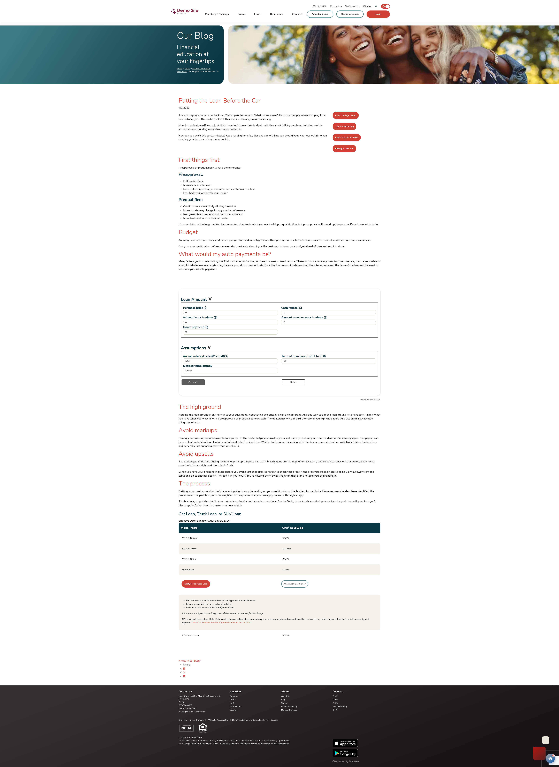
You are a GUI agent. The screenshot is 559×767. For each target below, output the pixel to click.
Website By (345, 761)
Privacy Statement (197, 720)
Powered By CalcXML (370, 399)
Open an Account (350, 14)
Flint (232, 703)
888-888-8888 (185, 705)
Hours (335, 699)
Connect (297, 14)
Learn (257, 14)
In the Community (289, 706)
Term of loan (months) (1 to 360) (303, 356)
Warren (233, 710)
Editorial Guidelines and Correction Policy (249, 720)
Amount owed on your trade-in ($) (304, 317)
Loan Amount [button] (194, 299)
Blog (283, 699)
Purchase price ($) (195, 308)
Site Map (183, 720)
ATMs (335, 703)
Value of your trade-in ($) (200, 317)
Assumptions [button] (193, 348)
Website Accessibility (218, 720)
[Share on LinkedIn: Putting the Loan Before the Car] (184, 676)
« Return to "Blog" (190, 660)
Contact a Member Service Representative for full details (220, 622)
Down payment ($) (195, 327)
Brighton (234, 696)
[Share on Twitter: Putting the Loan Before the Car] (184, 672)
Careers (285, 703)
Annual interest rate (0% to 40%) (206, 356)
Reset (293, 382)
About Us (285, 696)
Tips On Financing (344, 126)
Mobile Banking (340, 706)
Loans (241, 14)
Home (179, 68)
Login (378, 14)
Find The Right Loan (345, 115)
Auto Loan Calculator (295, 583)
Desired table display (197, 366)
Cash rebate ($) (291, 308)
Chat (335, 696)
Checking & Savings (217, 14)
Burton (233, 699)
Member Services (289, 710)
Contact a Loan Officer (346, 137)
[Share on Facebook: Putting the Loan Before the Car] (184, 668)
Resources (276, 14)
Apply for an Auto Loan (196, 583)
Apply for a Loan (320, 14)
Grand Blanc (236, 706)
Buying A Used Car (344, 148)
